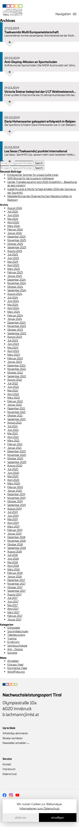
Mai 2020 (12, 476)
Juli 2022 (12, 383)
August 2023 (14, 337)
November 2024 (16, 283)
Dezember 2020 (16, 451)
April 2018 (13, 566)
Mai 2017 (12, 605)
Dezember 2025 (16, 236)
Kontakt (7, 764)
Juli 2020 (12, 469)
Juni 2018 (13, 558)
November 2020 (16, 455)
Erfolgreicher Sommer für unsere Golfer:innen (32, 175)
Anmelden (13, 661)
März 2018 (13, 569)
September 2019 (16, 505)
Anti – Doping (15, 649)
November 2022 (16, 369)
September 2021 (16, 419)
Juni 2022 (13, 387)
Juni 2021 (13, 430)
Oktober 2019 (15, 501)
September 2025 (16, 247)
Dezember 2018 (16, 537)
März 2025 (13, 269)
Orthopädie (13, 627)
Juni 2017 (13, 601)
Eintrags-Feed (15, 664)
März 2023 (13, 354)
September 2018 (16, 548)
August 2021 (14, 422)
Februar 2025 (15, 272)
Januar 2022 (14, 404)
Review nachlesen (13, 738)
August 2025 (14, 251)
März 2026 (13, 226)
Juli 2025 (12, 254)
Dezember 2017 (16, 580)
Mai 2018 (12, 562)
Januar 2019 (14, 533)
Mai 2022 (12, 390)
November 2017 (16, 583)
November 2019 (16, 498)
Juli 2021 (12, 426)
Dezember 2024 (16, 279)
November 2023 (16, 326)
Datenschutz (10, 774)
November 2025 (16, 240)
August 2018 (14, 551)
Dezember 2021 (16, 408)
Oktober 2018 (15, 544)
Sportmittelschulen (17, 631)
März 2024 (13, 312)
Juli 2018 (12, 555)
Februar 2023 (15, 358)
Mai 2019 (12, 519)
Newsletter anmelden (14, 743)
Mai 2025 (12, 261)
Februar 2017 (14, 616)
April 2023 (13, 351)
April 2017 (13, 608)
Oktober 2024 (15, 287)
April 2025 (13, 265)
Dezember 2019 (16, 494)
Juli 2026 (12, 211)
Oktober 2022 (15, 372)
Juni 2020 (13, 473)
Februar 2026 (15, 229)
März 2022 (13, 397)
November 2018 (16, 541)
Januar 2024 (14, 319)
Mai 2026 (12, 219)
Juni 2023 (13, 344)
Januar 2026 (14, 233)
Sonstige (12, 652)
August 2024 (14, 294)
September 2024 (16, 290)
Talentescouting (16, 635)
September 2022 (16, 376)
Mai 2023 (12, 347)
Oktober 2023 (15, 329)
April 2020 (13, 480)
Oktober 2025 (15, 244)
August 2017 (14, 594)
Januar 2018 (14, 576)
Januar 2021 (14, 448)
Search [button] (39, 163)
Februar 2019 (14, 530)
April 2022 (13, 394)
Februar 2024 (15, 315)
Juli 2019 (12, 512)
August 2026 (14, 208)
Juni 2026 (13, 215)
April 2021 (13, 437)
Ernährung (13, 642)
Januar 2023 (14, 362)
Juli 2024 (12, 297)
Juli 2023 (12, 340)
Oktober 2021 (15, 415)
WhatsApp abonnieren (15, 733)
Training (12, 638)
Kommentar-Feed (17, 668)
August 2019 (14, 508)
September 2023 (16, 333)
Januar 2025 (14, 276)
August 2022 (14, 379)
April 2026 (13, 222)
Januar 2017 (14, 619)
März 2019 (13, 526)
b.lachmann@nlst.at (21, 714)
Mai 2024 (12, 304)
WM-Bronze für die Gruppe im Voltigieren (30, 178)
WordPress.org (16, 671)
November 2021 (16, 412)
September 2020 (16, 462)
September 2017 (16, 591)
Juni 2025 (13, 258)
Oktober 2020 (15, 458)
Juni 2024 (13, 301)
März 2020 (13, 483)
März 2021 (13, 440)
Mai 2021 (12, 433)
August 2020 (14, 465)
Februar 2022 (15, 401)
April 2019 (13, 523)
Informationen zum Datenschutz (39, 808)
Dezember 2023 (16, 322)
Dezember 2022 (16, 365)
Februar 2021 (14, 444)
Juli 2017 (12, 598)
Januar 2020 (14, 490)
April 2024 (13, 308)
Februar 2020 (15, 487)
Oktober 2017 (15, 587)
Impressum (9, 769)
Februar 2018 (15, 573)
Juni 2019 (13, 515)
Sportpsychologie (17, 645)
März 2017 (13, 612)
